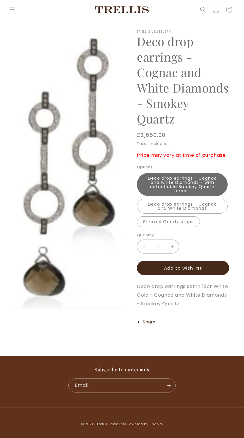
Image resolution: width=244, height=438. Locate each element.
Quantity (145, 235)
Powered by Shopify (145, 424)
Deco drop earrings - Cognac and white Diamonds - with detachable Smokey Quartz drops (182, 184)
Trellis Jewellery (111, 424)
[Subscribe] (168, 385)
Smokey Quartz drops (168, 222)
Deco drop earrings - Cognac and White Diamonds (182, 206)
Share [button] (149, 322)
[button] (12, 9)
